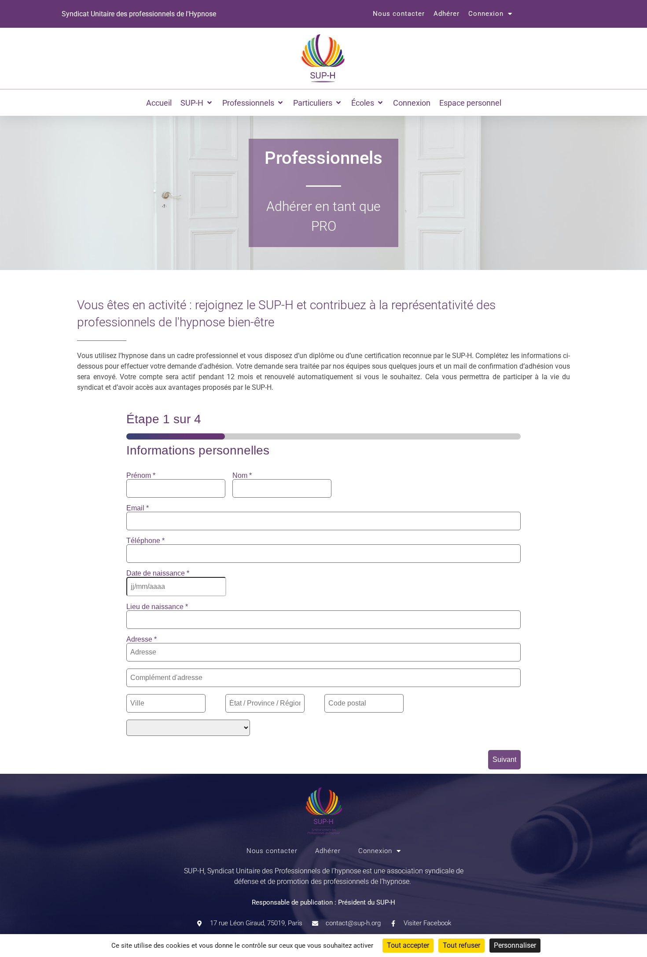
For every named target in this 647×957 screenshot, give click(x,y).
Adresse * (141, 639)
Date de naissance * (157, 573)
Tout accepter (408, 945)
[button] (197, 103)
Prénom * (140, 475)
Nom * (242, 475)
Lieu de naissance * (157, 606)
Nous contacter (399, 14)
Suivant (504, 759)
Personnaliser (515, 945)
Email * (137, 508)
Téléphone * (145, 540)
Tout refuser (461, 945)
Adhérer (447, 14)
